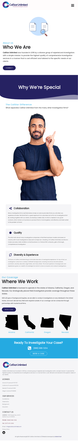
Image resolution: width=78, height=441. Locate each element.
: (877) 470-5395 (8, 423)
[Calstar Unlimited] (15, 9)
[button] (38, 348)
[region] (39, 186)
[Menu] (72, 5)
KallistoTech (58, 436)
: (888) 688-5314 (9, 420)
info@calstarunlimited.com (13, 426)
